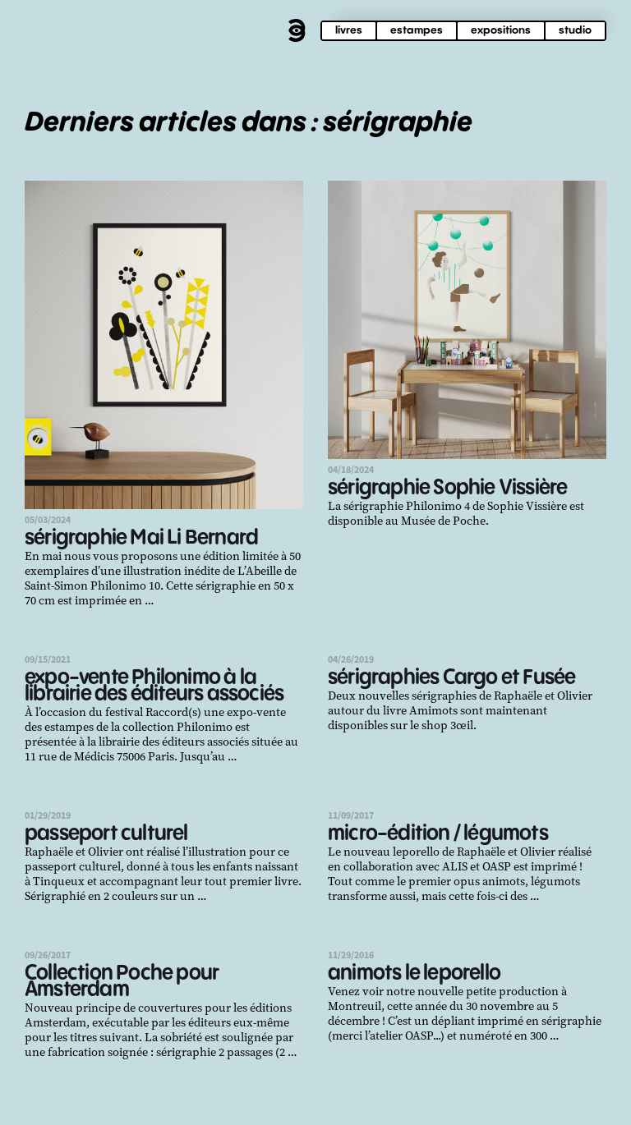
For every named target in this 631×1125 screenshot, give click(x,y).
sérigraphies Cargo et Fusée (451, 678)
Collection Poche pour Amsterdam (122, 981)
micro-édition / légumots (438, 834)
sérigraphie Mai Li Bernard (141, 538)
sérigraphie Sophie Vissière (447, 488)
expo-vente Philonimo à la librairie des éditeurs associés (154, 686)
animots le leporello (414, 973)
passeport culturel (106, 834)
